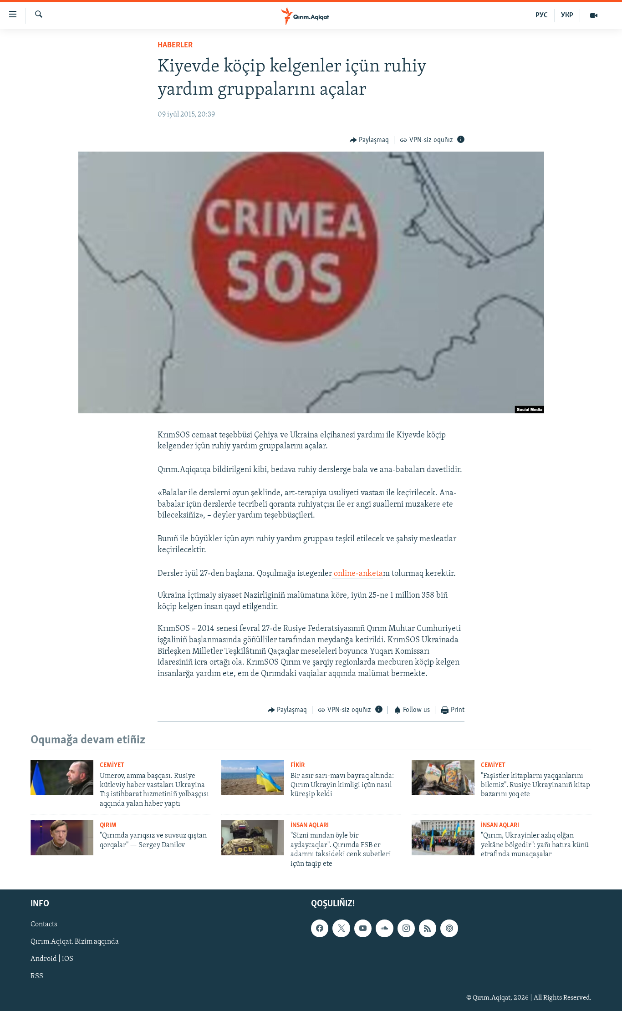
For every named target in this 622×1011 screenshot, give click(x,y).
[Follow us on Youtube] (363, 928)
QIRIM (108, 825)
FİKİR (298, 765)
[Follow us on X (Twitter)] (341, 928)
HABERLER (175, 45)
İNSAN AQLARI (310, 825)
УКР (567, 15)
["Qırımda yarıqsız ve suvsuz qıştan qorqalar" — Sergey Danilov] (62, 837)
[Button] (369, 140)
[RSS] (427, 928)
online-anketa (357, 574)
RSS (37, 976)
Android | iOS (52, 959)
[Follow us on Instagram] (406, 928)
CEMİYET (112, 765)
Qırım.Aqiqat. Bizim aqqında (75, 941)
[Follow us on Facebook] (319, 928)
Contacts (44, 924)
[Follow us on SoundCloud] (384, 928)
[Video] (593, 15)
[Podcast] (449, 928)
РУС (541, 15)
